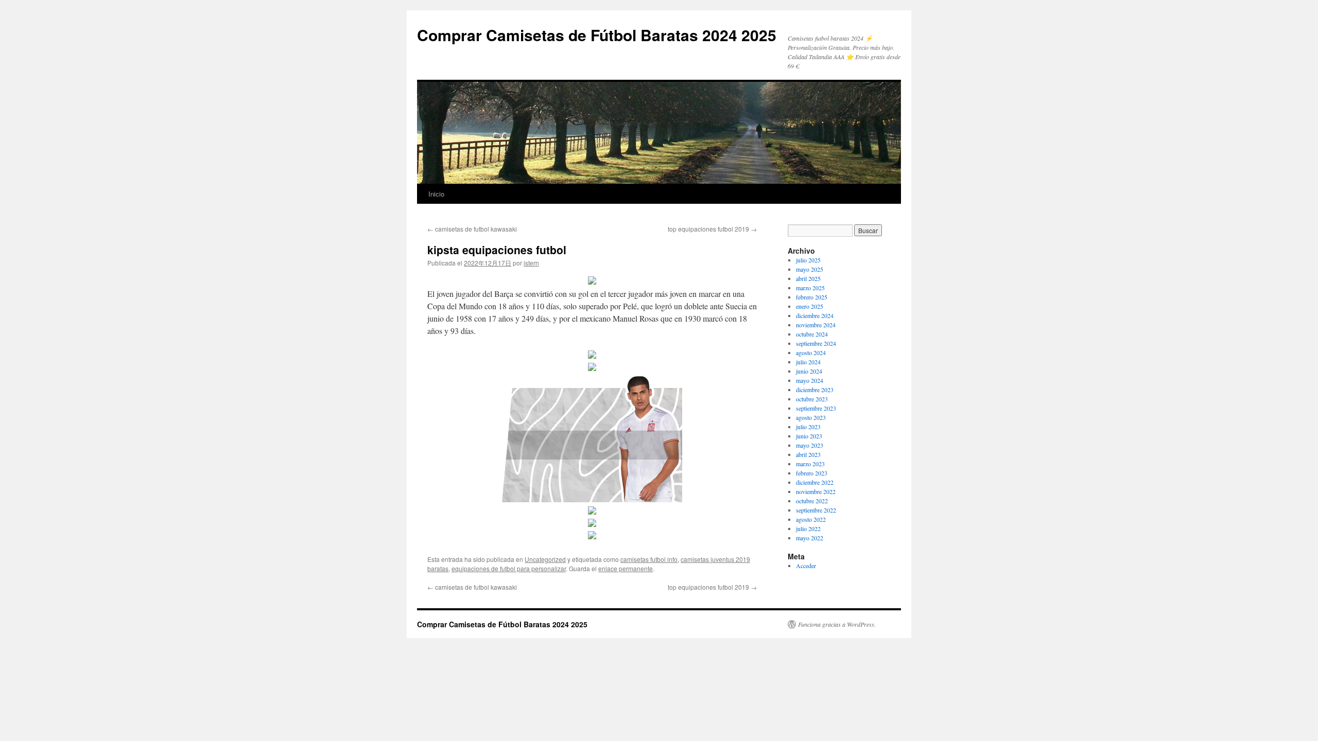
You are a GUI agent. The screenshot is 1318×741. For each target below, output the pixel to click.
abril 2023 (808, 454)
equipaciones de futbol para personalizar (509, 568)
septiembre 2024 (816, 343)
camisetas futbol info (649, 559)
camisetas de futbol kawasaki (472, 228)
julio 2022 (808, 528)
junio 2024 (809, 371)
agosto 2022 (811, 519)
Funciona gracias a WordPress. (837, 624)
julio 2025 (808, 260)
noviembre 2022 (816, 491)
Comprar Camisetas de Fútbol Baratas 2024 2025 (596, 35)
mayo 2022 (809, 538)
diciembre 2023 (815, 389)
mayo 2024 (809, 380)
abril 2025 (808, 278)
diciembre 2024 (815, 315)
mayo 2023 (809, 445)
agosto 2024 (811, 352)
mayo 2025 (809, 269)
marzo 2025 (810, 288)
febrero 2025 (811, 297)
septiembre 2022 (816, 510)
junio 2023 (809, 436)
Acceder (806, 565)
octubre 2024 (812, 334)
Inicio (436, 194)
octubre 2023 (812, 399)
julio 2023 (808, 426)
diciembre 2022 (815, 482)
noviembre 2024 (816, 325)
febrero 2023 (811, 473)
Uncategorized (545, 559)
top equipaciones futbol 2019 (712, 228)
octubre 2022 (812, 501)
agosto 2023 (811, 417)
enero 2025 (809, 306)
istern (531, 262)
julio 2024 (808, 362)
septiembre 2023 (816, 408)
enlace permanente (625, 568)
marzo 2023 (810, 464)
